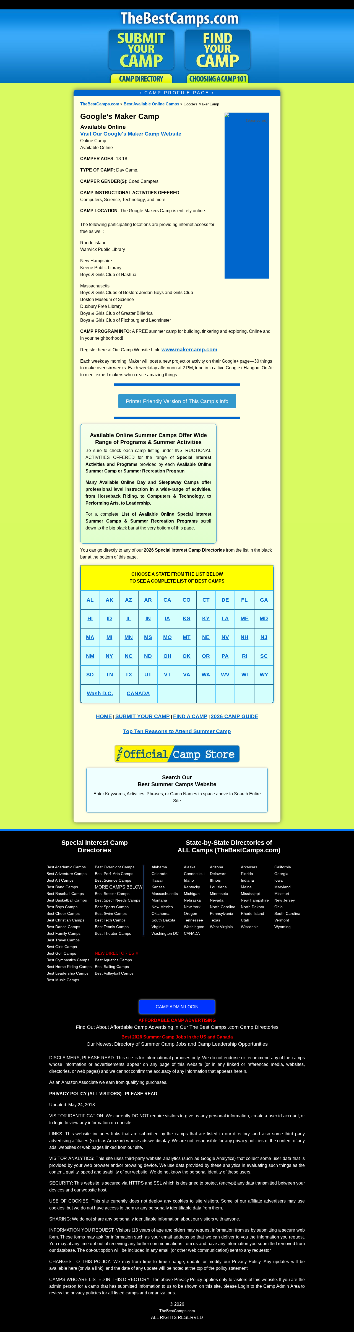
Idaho (189, 880)
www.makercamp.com (189, 349)
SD (90, 674)
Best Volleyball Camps (114, 973)
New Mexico (162, 907)
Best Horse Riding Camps (69, 966)
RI (244, 656)
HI (90, 618)
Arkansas (249, 867)
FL (244, 600)
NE (206, 637)
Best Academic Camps (66, 867)
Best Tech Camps (110, 920)
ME (245, 618)
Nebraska (192, 900)
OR (206, 656)
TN (109, 674)
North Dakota (252, 907)
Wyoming (282, 927)
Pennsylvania (221, 913)
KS (186, 618)
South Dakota (163, 920)
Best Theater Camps (113, 933)
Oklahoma (161, 913)
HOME (104, 716)
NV (225, 637)
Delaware (218, 873)
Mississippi (250, 893)
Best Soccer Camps (112, 893)
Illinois (215, 880)
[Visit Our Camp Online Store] (247, 114)
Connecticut (194, 873)
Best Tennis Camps (112, 927)
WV (225, 674)
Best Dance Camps (63, 927)
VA (186, 674)
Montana (159, 900)
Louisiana (218, 887)
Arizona (216, 867)
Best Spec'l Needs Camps (117, 900)
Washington (194, 927)
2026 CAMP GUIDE (234, 716)
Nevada (216, 900)
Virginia (158, 927)
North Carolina (222, 907)
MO (167, 637)
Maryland (282, 887)
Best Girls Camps (61, 946)
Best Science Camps (113, 880)
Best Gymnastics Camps (67, 960)
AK (109, 600)
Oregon (190, 913)
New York (192, 907)
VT (167, 674)
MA (90, 637)
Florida (247, 873)
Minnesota (219, 893)
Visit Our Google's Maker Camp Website (130, 134)
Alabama (159, 867)
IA (167, 618)
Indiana (247, 880)
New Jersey (284, 900)
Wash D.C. (100, 693)
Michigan (192, 893)
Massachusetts (165, 893)
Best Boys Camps (61, 907)
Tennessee (193, 920)
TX (128, 674)
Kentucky (192, 887)
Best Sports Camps (112, 907)
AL (90, 600)
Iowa (278, 880)
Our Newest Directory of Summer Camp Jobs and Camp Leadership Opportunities (177, 1040)
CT (206, 600)
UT (148, 674)
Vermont (281, 920)
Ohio (278, 907)
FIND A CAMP (190, 716)
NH (244, 637)
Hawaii (157, 880)
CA (167, 600)
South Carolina (287, 913)
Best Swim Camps (111, 913)
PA (225, 656)
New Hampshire (255, 900)
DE (225, 600)
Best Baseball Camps (65, 893)
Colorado (160, 873)
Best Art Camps (60, 880)
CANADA (138, 693)
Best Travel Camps (63, 940)
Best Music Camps (62, 980)
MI (109, 637)
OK (187, 656)
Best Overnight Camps (114, 867)
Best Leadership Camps (67, 973)
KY (206, 618)
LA (225, 618)
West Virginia (221, 927)
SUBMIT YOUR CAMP (142, 716)
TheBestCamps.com (99, 104)
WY (264, 674)
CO (187, 600)
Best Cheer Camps (63, 913)
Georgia (281, 873)
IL (128, 618)
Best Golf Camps (61, 953)
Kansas (158, 887)
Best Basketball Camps (66, 900)
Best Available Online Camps (151, 104)
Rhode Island (252, 913)
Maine (246, 887)
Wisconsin (250, 927)
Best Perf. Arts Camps (114, 873)
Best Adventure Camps (66, 873)
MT (187, 637)
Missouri (281, 893)
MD (264, 618)
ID (109, 618)
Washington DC (165, 933)
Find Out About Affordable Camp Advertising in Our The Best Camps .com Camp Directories (177, 1024)
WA (206, 674)
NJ (264, 637)
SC (264, 656)
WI (244, 674)
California (282, 867)
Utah (245, 920)
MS (148, 637)
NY (109, 656)
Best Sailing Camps (112, 966)
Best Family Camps (63, 933)
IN (148, 618)
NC (128, 656)
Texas (215, 920)
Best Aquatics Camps (113, 960)
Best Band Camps (62, 887)
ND (148, 656)
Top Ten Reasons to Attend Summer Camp (177, 731)
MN (128, 637)
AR (148, 600)
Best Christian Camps (65, 920)
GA (264, 600)
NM (90, 656)
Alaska (190, 867)
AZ (128, 600)
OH (167, 656)
